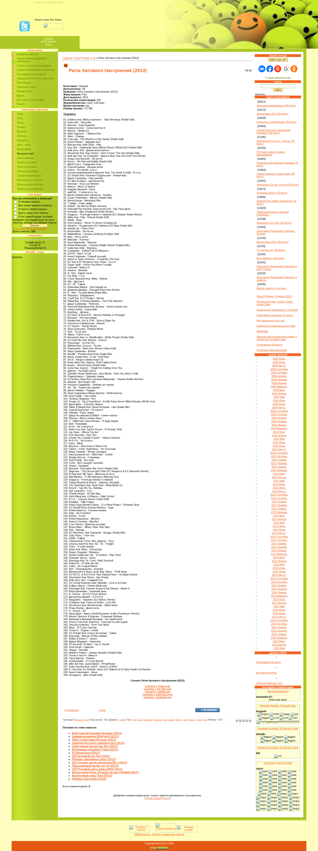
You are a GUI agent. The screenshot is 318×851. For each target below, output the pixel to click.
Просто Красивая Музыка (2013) (94, 739)
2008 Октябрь (279, 372)
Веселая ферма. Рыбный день (278, 705)
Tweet (102, 710)
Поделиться (71, 710)
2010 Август (279, 449)
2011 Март (279, 473)
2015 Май (279, 648)
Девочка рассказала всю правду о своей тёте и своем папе (277, 338)
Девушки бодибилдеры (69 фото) (276, 105)
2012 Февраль (279, 512)
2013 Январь (279, 550)
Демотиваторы (25, 158)
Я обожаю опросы (29, 201)
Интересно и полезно (29, 180)
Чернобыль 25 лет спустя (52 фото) (278, 184)
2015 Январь (279, 634)
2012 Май (279, 522)
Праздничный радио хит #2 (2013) (95, 766)
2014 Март (279, 599)
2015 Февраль (279, 637)
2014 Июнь (279, 609)
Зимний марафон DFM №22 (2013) (95, 736)
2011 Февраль (279, 470)
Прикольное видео (28, 171)
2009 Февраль (279, 386)
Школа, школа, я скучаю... (272, 288)
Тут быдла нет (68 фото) (271, 250)
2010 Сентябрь (279, 452)
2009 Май (279, 397)
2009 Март (279, 390)
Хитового (147, 720)
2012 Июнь (279, 526)
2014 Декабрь (279, 630)
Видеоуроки (24, 149)
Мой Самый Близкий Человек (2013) (97, 733)
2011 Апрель (279, 477)
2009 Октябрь (279, 414)
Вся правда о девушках (270, 258)
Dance (192, 720)
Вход (48, 44)
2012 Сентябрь (279, 536)
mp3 (135, 720)
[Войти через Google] (286, 69)
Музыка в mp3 (25, 153)
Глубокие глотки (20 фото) (272, 192)
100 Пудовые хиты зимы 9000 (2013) (97, 769)
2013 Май (279, 564)
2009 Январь (279, 383)
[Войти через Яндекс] (277, 68)
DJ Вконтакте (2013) (86, 752)
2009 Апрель (279, 393)
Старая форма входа (278, 77)
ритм (185, 720)
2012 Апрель (279, 519)
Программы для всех (268, 662)
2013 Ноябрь (279, 585)
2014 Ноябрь (279, 627)
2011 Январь (279, 466)
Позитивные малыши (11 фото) (275, 315)
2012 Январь (279, 508)
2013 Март (279, 557)
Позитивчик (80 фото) (269, 344)
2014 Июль (279, 613)
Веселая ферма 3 (277, 691)
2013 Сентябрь (279, 578)
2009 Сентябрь (279, 411)
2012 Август (279, 533)
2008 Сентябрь (279, 369)
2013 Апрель (279, 561)
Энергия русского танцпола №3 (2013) (98, 743)
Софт (20, 113)
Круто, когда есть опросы (33, 212)
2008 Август (279, 365)
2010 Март (279, 432)
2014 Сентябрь (279, 620)
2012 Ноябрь (279, 543)
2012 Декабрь (279, 547)
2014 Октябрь (279, 623)
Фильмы (22, 135)
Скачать (158, 720)
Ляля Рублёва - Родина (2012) (274, 296)
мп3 (140, 720)
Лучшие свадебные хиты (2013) (94, 759)
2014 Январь (279, 592)
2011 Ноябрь (279, 501)
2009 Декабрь (279, 421)
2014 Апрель (279, 602)
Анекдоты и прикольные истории (276, 325)
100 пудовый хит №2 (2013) (91, 756)
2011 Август (279, 491)
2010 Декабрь (279, 463)
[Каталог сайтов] (152, 831)
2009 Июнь (279, 400)
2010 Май (279, 438)
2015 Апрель (279, 644)
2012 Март (279, 515)
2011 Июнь (279, 484)
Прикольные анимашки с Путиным (277, 309)
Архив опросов (37, 228)
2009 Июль (279, 404)
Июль (86, 58)
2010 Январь (279, 425)
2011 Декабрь (279, 505)
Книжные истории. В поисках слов (278, 728)
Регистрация (48, 41)
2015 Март (279, 641)
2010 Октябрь (279, 456)
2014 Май (279, 606)
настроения (169, 720)
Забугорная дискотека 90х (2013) (95, 746)
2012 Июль (279, 529)
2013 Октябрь (279, 582)
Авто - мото (24, 144)
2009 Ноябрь (279, 418)
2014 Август (279, 616)
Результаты (20, 228)
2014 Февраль (279, 595)
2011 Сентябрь (279, 494)
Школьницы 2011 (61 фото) (272, 113)
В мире (21, 127)
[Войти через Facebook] (269, 68)
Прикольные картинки (30, 188)
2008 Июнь (279, 358)
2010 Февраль (279, 428)
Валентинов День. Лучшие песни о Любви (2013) (105, 772)
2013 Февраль (279, 554)
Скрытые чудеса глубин (278, 762)
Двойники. (262, 331)
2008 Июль (279, 362)
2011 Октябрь (279, 498)
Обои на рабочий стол (30, 184)
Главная (48, 38)
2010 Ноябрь (279, 459)
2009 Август (279, 407)
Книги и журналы (27, 166)
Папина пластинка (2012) (89, 779)
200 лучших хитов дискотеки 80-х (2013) (99, 762)
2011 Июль (279, 487)
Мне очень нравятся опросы (35, 205)
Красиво (22, 131)
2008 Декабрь (279, 379)
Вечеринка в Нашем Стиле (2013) (95, 749)
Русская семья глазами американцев (271, 153)
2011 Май (279, 480)
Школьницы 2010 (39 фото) (273, 241)
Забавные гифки (27, 162)
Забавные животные (29, 175)
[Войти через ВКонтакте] (261, 68)
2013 (78, 58)
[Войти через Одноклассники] (294, 68)
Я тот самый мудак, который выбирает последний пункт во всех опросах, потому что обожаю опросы (35, 219)
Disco (179, 720)
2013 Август (279, 575)
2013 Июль (279, 571)
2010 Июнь (279, 442)
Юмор (20, 122)
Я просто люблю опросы (32, 209)
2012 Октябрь (279, 540)
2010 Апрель (279, 435)
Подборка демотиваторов (272, 350)
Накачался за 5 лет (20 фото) (274, 222)
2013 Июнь (279, 568)
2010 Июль (279, 445)
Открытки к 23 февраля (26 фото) (277, 121)
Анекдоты (22, 140)
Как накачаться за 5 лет (271, 320)
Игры (20, 118)
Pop (204, 720)
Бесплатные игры (266, 672)
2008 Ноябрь (279, 376)
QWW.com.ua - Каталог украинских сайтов (159, 834)
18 (94, 58)
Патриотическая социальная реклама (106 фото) (274, 131)
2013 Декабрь (279, 588)
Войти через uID (278, 60)
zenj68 (122, 720)
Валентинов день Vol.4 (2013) (92, 775)
